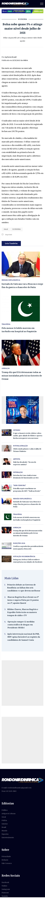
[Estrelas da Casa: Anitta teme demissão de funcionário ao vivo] (6, 474)
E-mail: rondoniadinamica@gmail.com (16, 788)
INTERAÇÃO (18, 472)
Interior (5, 824)
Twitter (4, 886)
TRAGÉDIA (6, 324)
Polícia (4, 820)
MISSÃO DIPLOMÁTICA (11, 280)
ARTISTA (16, 459)
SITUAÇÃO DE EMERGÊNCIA (24, 556)
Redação (5, 860)
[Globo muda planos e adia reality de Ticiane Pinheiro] (6, 448)
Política (4, 810)
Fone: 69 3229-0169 (9, 791)
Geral (6, 229)
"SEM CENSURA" (19, 485)
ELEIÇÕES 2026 (19, 543)
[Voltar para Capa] (22, 780)
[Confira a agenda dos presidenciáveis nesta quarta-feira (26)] (6, 545)
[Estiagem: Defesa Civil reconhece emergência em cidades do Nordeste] (6, 559)
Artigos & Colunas (8, 814)
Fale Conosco (7, 863)
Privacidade (6, 856)
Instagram (6, 889)
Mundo (4, 831)
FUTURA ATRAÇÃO (20, 446)
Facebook (5, 882)
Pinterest (5, 893)
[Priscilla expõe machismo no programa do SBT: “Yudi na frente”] (6, 488)
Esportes (5, 834)
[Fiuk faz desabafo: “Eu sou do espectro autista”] (6, 461)
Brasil (4, 827)
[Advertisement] (22, 683)
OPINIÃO (16, 430)
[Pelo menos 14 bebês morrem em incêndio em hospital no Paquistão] (22, 308)
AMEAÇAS (6, 368)
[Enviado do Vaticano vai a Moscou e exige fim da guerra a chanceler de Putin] (22, 264)
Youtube (5, 896)
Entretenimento (8, 837)
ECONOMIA (16, 229)
